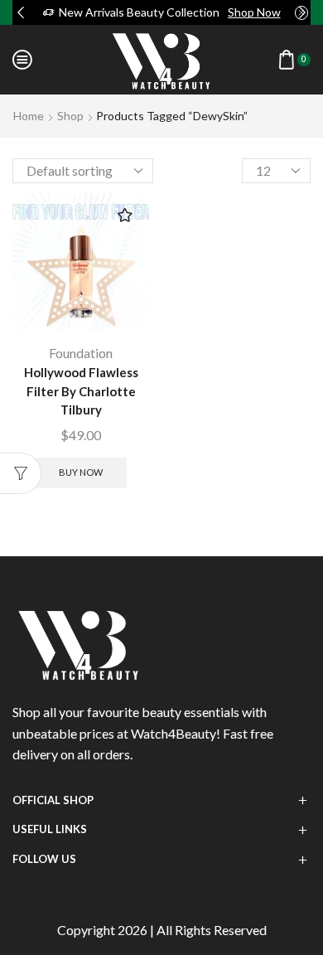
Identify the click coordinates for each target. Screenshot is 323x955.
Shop (70, 116)
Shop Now (254, 12)
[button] (21, 12)
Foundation (81, 353)
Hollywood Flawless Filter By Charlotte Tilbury (81, 390)
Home (28, 116)
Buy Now (81, 472)
